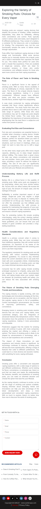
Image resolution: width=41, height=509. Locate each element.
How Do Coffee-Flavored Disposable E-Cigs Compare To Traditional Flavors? (11, 479)
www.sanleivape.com (28, 503)
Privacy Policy (24, 505)
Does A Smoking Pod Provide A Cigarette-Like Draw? (12, 469)
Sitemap (15, 505)
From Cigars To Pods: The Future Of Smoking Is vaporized (31, 470)
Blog (30, 464)
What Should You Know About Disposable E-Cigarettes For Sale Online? (31, 479)
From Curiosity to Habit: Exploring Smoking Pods (11, 474)
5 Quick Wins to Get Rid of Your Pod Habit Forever (31, 474)
